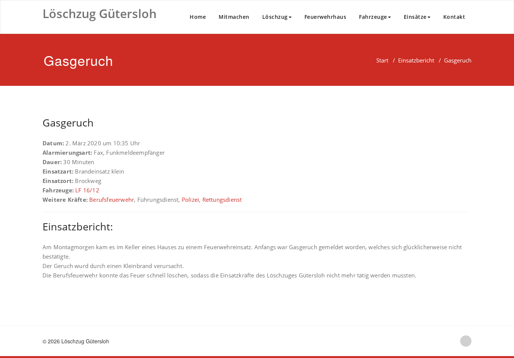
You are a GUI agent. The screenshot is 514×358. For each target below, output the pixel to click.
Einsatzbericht (416, 60)
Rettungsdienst (222, 199)
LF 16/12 (87, 190)
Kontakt (454, 16)
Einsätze (415, 16)
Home (198, 16)
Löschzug (275, 16)
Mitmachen (234, 16)
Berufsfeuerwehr (111, 199)
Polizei (190, 199)
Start (382, 60)
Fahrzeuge (373, 16)
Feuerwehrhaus (325, 16)
